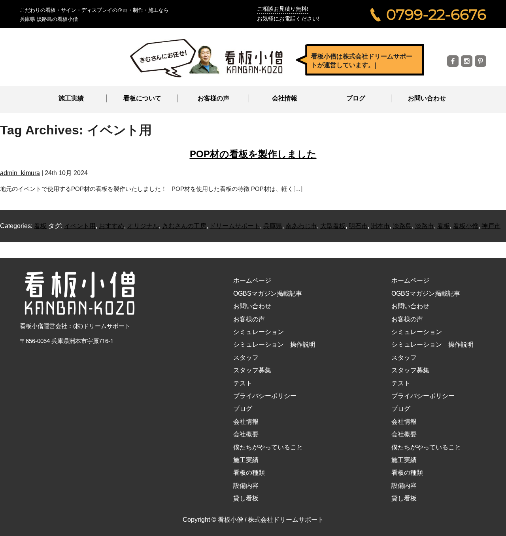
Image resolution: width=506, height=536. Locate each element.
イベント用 (80, 226)
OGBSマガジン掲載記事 (267, 293)
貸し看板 (246, 498)
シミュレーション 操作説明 (274, 344)
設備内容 (246, 485)
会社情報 (246, 421)
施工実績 (71, 98)
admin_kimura (20, 173)
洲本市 (380, 226)
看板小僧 (465, 226)
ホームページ (252, 280)
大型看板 (333, 226)
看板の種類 (249, 472)
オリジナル (143, 226)
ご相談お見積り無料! (282, 9)
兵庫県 (272, 226)
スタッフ (246, 357)
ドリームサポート (235, 226)
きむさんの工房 (184, 226)
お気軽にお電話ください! (288, 18)
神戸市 (490, 226)
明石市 (358, 226)
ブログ (355, 98)
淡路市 (424, 226)
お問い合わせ (427, 98)
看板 (40, 226)
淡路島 (402, 226)
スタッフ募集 (252, 370)
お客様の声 (213, 98)
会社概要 (246, 434)
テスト (242, 383)
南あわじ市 (301, 226)
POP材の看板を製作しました (253, 154)
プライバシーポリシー (264, 396)
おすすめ (111, 226)
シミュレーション (258, 331)
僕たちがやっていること (268, 447)
